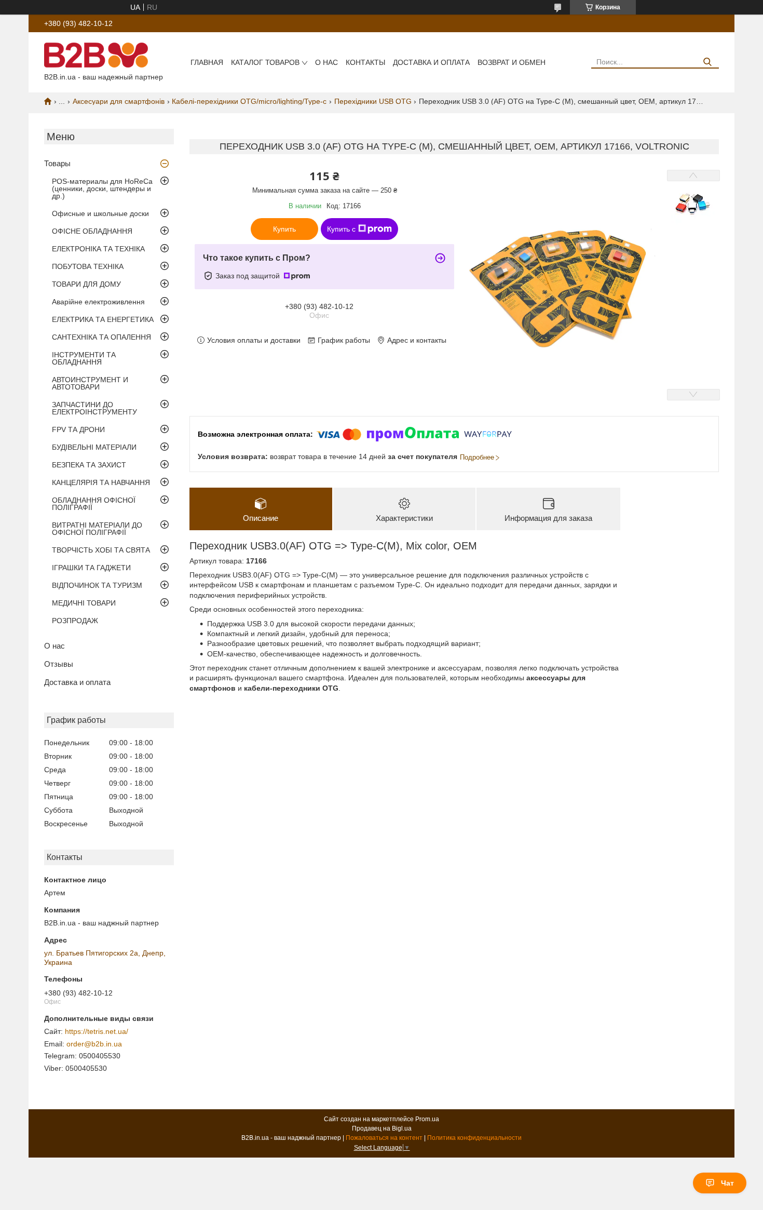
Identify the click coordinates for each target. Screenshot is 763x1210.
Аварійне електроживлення (98, 302)
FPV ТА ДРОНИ (78, 429)
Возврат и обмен (512, 62)
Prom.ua (427, 1119)
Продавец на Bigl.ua (382, 1128)
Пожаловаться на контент (384, 1137)
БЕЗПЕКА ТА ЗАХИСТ (89, 465)
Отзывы (58, 664)
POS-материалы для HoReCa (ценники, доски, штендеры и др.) (102, 188)
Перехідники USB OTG (373, 101)
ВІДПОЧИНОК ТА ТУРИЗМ (97, 585)
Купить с (341, 229)
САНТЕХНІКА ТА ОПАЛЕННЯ (101, 337)
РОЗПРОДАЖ (75, 620)
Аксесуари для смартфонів (119, 101)
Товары (57, 163)
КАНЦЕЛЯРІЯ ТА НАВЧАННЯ (101, 482)
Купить (284, 229)
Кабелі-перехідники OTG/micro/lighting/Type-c (249, 101)
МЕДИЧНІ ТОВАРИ (84, 603)
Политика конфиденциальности (474, 1137)
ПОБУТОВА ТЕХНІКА (88, 266)
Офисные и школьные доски (100, 213)
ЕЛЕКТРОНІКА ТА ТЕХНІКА (98, 249)
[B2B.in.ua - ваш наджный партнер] (96, 54)
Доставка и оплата (431, 62)
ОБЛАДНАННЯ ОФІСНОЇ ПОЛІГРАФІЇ (93, 504)
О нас (326, 62)
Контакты (365, 62)
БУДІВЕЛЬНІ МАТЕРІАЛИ (94, 447)
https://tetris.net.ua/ (96, 1031)
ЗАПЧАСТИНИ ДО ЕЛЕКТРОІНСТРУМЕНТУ (94, 408)
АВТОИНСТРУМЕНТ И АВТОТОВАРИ (90, 383)
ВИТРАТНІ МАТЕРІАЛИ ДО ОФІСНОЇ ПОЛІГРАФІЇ (97, 528)
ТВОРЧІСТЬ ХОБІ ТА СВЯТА (101, 550)
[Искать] (707, 62)
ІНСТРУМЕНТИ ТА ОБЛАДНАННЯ (84, 358)
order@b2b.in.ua (94, 1044)
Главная (206, 62)
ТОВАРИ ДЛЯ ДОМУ (86, 284)
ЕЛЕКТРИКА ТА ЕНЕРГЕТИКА (103, 319)
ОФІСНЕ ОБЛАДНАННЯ (92, 231)
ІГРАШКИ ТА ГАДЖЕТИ (91, 567)
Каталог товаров (265, 62)
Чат (727, 1183)
